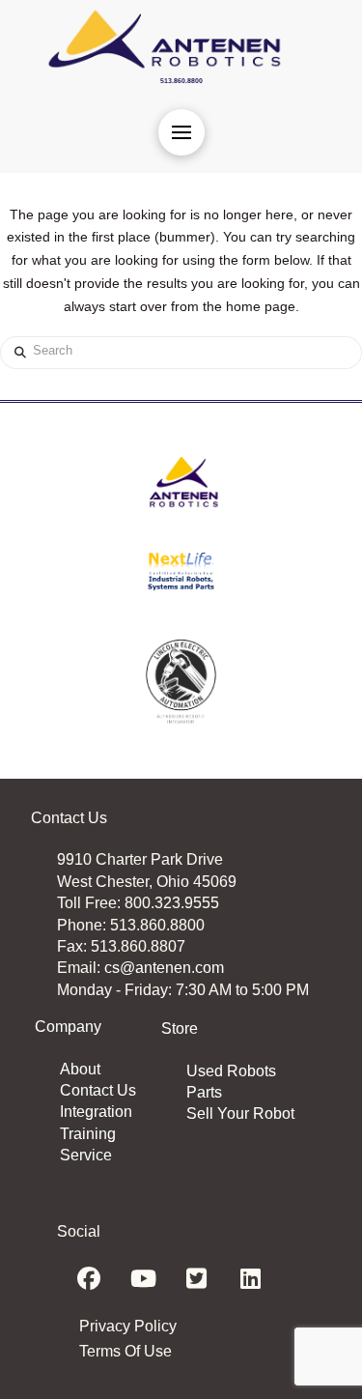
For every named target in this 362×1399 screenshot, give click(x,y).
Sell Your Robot (240, 1113)
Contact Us (98, 1090)
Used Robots (231, 1071)
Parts (204, 1092)
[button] (181, 132)
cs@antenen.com (164, 967)
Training (88, 1134)
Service (86, 1155)
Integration (96, 1111)
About (80, 1069)
